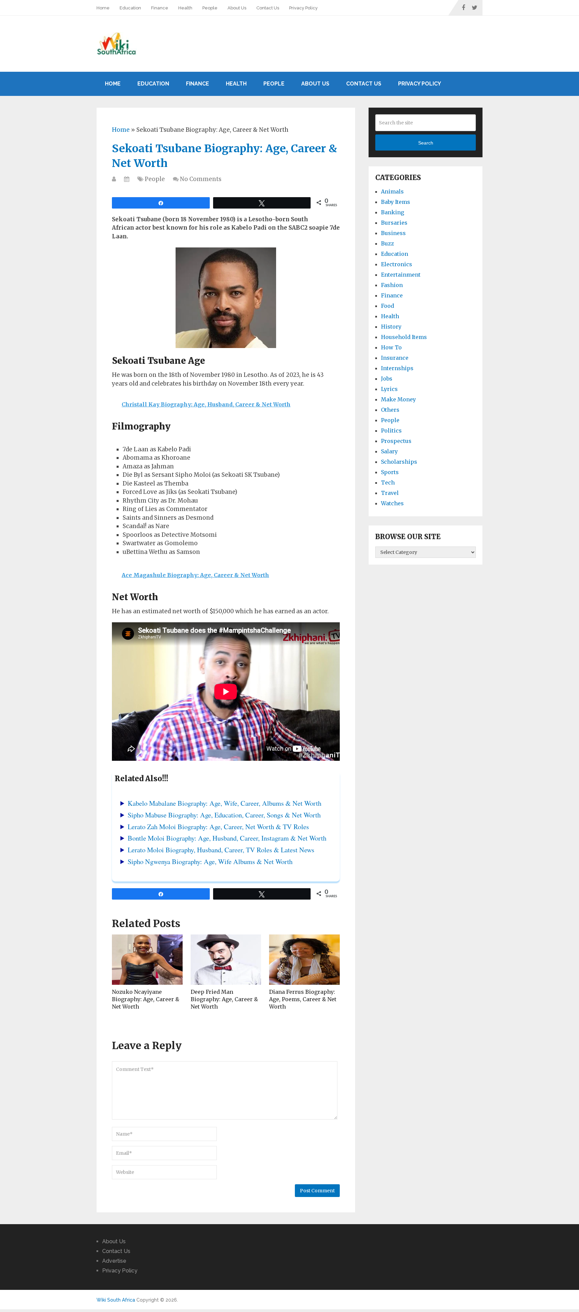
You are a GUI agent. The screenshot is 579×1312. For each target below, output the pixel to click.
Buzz (387, 243)
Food (387, 305)
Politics (391, 430)
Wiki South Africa (115, 1300)
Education (130, 7)
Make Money (398, 399)
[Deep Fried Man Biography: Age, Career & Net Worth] (226, 959)
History (391, 326)
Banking (392, 212)
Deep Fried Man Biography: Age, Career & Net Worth (224, 999)
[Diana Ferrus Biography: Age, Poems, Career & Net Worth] (304, 959)
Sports (390, 472)
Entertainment (401, 274)
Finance (159, 7)
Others (390, 409)
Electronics (396, 264)
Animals (392, 191)
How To (391, 347)
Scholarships (399, 461)
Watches (392, 503)
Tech (388, 482)
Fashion (392, 285)
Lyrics (389, 389)
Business (393, 233)
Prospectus (396, 441)
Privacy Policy (303, 7)
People (209, 7)
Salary (389, 451)
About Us (237, 7)
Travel (390, 493)
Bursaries (394, 222)
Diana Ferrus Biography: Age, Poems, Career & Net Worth (302, 999)
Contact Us (267, 7)
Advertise (114, 1261)
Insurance (394, 357)
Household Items (404, 337)
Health (185, 7)
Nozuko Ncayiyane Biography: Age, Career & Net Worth (145, 999)
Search (425, 143)
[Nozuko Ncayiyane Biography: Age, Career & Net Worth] (147, 959)
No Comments (200, 179)
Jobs (386, 378)
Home (103, 7)
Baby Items (395, 201)
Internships (397, 368)
